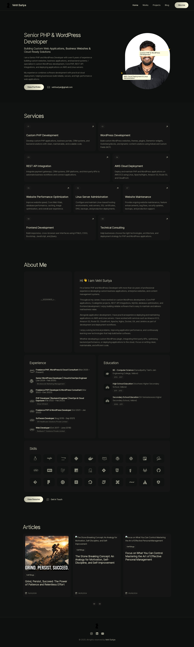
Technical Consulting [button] (112, 227)
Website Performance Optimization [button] (47, 196)
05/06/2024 (132, 593)
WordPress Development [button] (115, 135)
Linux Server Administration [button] (92, 196)
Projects (156, 5)
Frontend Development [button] (40, 227)
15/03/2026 (32, 593)
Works (145, 5)
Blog (167, 5)
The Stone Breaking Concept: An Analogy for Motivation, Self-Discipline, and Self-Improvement (95, 559)
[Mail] (102, 633)
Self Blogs (30, 575)
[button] (34, 87)
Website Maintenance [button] (138, 196)
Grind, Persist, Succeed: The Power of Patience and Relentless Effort (46, 583)
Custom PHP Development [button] (42, 135)
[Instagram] (91, 633)
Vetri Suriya (110, 639)
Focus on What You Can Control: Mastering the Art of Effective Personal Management (144, 556)
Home (135, 5)
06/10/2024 (82, 593)
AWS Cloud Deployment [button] (129, 166)
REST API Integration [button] (38, 166)
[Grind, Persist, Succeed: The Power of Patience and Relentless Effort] (47, 553)
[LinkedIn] (97, 633)
